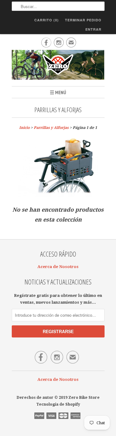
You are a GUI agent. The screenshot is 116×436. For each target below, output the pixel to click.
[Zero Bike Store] (58, 65)
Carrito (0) (46, 20)
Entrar (93, 29)
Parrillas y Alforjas (58, 109)
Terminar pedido (83, 20)
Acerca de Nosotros (58, 266)
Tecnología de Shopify (58, 404)
